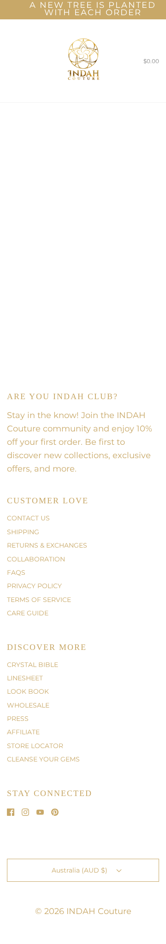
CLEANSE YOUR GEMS (43, 759)
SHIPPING (23, 532)
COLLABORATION (36, 559)
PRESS (18, 718)
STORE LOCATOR (35, 746)
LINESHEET (25, 678)
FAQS (16, 572)
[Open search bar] (17, 61)
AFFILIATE (23, 732)
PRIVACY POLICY (34, 586)
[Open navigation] (7, 61)
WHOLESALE (28, 705)
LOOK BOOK (28, 691)
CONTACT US (28, 518)
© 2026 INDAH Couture (83, 911)
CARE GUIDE (27, 613)
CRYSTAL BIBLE (32, 665)
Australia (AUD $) (80, 870)
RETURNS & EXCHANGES (47, 545)
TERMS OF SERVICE (39, 600)
